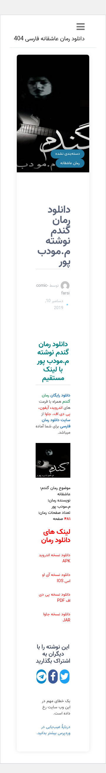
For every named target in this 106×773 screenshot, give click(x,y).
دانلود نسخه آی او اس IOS (56, 578)
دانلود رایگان (56, 398)
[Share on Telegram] (41, 676)
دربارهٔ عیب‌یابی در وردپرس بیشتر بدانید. (53, 730)
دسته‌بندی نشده (67, 154)
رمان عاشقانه (70, 163)
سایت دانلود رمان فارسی (56, 423)
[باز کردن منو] (80, 27)
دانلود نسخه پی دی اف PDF (54, 597)
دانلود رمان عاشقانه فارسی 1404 (48, 39)
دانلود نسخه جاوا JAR (56, 617)
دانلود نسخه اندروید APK (54, 558)
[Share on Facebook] (53, 676)
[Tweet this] (64, 676)
